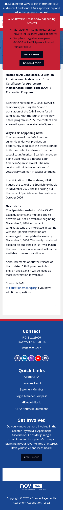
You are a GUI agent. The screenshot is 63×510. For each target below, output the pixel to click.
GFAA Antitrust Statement (31, 409)
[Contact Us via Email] (45, 358)
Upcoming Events (31, 383)
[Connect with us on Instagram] (31, 358)
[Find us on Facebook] (17, 358)
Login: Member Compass (31, 396)
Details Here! (31, 54)
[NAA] (31, 472)
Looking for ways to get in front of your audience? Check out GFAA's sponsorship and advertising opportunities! (31, 8)
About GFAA (31, 377)
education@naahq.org (23, 288)
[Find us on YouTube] (38, 358)
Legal (47, 502)
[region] (56, 304)
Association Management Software (31, 489)
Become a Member (31, 389)
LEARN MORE (31, 457)
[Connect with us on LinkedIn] (24, 358)
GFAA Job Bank (31, 402)
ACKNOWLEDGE (32, 63)
